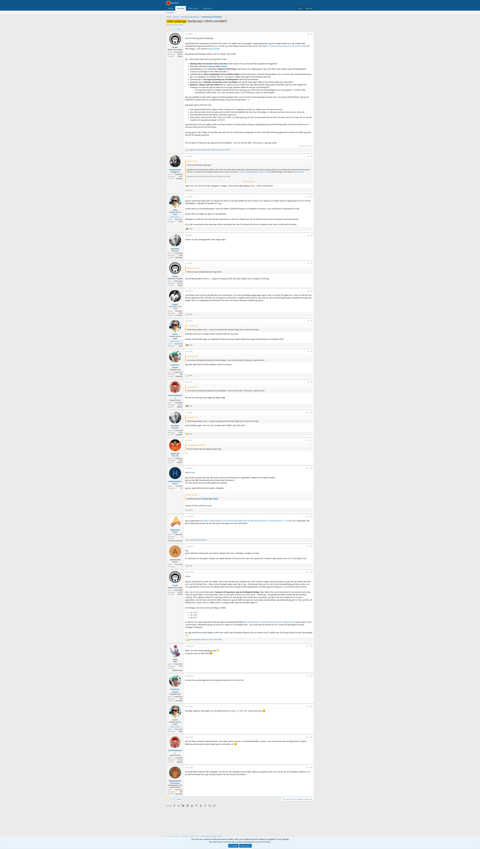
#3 (311, 196)
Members (207, 8)
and (197, 540)
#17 (311, 676)
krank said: (191, 161)
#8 (311, 351)
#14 (311, 546)
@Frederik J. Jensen (259, 622)
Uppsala (179, 407)
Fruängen (179, 178)
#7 (311, 321)
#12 (311, 468)
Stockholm (178, 257)
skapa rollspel (214, 48)
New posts (170, 12)
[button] (200, 8)
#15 (311, 572)
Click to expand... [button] (249, 181)
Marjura (179, 462)
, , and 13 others (209, 150)
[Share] (308, 34)
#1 (311, 34)
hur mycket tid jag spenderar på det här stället (286, 46)
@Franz (247, 622)
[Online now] (175, 207)
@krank (191, 472)
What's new (193, 8)
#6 (311, 291)
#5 (311, 263)
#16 (311, 646)
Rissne (180, 56)
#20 (311, 767)
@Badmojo (288, 622)
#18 (311, 706)
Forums (180, 8)
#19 (311, 737)
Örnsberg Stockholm (175, 541)
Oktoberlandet (177, 670)
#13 (311, 516)
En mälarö (178, 315)
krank (170, 25)
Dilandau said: (192, 268)
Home (170, 8)
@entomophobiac (275, 622)
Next (179, 29)
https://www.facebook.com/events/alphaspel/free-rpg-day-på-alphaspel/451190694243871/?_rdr (245, 520)
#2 (311, 156)
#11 (311, 440)
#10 (311, 412)
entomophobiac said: (194, 445)
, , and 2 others (206, 640)
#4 (311, 235)
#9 (311, 382)
